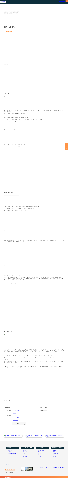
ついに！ (14, 413)
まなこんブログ (8, 31)
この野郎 (14, 415)
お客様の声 (25, 451)
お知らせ (9, 454)
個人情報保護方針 (8, 477)
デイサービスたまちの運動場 (27, 447)
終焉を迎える (15, 420)
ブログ (9, 456)
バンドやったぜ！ (16, 410)
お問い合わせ (10, 457)
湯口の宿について (41, 450)
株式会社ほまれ (9, 447)
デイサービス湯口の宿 (40, 447)
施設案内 (54, 450)
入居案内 (54, 451)
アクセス (24, 457)
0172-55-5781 (10, 469)
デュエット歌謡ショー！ (17, 417)
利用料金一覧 (25, 450)
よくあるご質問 (55, 453)
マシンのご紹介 (25, 453)
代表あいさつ (10, 450)
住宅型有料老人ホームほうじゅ (57, 447)
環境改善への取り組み (12, 453)
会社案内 (9, 451)
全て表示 (18, 423)
